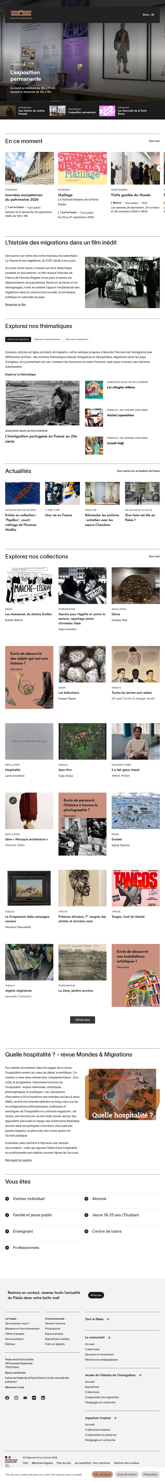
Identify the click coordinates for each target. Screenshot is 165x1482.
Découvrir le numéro (18, 1160)
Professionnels (26, 1247)
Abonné (99, 1198)
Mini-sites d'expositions (77, 339)
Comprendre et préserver (101, 1434)
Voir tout (154, 141)
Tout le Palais (94, 1319)
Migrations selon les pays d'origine (26, 431)
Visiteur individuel (29, 1198)
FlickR (34, 1398)
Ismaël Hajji (115, 443)
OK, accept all (102, 1474)
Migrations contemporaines (47, 339)
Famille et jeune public (32, 1215)
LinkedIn (43, 1398)
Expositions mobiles (57, 1338)
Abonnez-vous (14, 1387)
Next (160, 168)
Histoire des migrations (18, 339)
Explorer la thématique (20, 374)
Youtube (25, 1398)
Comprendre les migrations (102, 1397)
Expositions (92, 1386)
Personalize (150, 1474)
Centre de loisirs (107, 1231)
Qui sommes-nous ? (17, 1323)
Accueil (89, 1344)
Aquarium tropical (98, 1418)
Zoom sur (90, 510)
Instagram (16, 1398)
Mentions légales (42, 1462)
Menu (146, 14)
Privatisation (52, 1328)
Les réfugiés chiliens (121, 387)
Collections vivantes (97, 1429)
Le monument (95, 1337)
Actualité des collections (20, 510)
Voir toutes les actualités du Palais (138, 471)
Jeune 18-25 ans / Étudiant (115, 1215)
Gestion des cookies (126, 1462)
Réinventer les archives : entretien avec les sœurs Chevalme (102, 520)
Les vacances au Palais (138, 510)
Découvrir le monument (99, 1354)
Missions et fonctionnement (22, 1328)
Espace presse (54, 1333)
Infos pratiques (14, 1338)
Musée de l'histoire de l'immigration (110, 1375)
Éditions (10, 1344)
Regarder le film (15, 304)
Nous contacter (15, 1372)
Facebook (7, 1398)
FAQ (25, 1462)
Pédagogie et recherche (100, 1402)
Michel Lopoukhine (120, 415)
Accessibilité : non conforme (92, 1462)
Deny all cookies (126, 1474)
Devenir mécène (55, 1323)
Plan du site (64, 1462)
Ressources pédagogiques (101, 1359)
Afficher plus (82, 1020)
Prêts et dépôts (55, 1344)
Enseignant (23, 1231)
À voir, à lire (52, 510)
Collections (92, 1349)
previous (5, 168)
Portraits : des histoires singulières (127, 410)
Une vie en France (58, 515)
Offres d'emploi (14, 1333)
